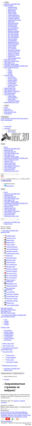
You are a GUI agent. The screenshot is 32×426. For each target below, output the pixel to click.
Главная (6, 379)
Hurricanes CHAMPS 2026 (12, 4)
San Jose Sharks (12, 45)
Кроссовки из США (10, 112)
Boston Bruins (12, 10)
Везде (6, 147)
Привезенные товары (20, 416)
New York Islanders (13, 35)
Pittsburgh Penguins (13, 43)
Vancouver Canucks (13, 53)
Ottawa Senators (12, 39)
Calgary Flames (12, 13)
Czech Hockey (12, 83)
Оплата (7, 412)
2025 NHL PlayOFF (10, 59)
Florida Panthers (12, 26)
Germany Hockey (13, 85)
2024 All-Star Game (10, 89)
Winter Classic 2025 (10, 88)
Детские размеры (17, 413)
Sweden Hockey (12, 80)
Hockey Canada (12, 78)
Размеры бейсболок (21, 412)
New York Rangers (13, 37)
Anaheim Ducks (12, 7)
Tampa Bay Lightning (14, 50)
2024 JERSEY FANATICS (12, 91)
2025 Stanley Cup (9, 62)
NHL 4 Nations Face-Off (11, 67)
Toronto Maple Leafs (14, 51)
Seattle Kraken (12, 47)
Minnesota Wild (12, 29)
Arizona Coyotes (12, 9)
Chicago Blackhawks (14, 16)
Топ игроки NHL (9, 94)
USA (9, 69)
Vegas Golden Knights (14, 58)
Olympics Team (8, 75)
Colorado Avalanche (13, 18)
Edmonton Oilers (12, 24)
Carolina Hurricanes (13, 15)
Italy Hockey (11, 86)
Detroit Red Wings (13, 23)
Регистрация (11, 131)
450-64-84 (6, 180)
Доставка (12, 412)
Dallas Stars (11, 21)
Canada (10, 70)
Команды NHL (8, 5)
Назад (6, 2)
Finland (10, 72)
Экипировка (8, 113)
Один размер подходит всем (22, 415)
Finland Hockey (12, 82)
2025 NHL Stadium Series (11, 61)
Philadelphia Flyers (13, 42)
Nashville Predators (13, 32)
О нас (6, 107)
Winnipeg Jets (12, 56)
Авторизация (12, 130)
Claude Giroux (12, 96)
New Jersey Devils (13, 34)
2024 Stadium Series (10, 93)
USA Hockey (11, 77)
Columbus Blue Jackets (14, 20)
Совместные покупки (7, 416)
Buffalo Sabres (12, 12)
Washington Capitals (13, 55)
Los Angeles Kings (13, 28)
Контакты (7, 109)
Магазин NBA (8, 110)
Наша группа (8, 224)
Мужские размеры (6, 413)
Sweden (10, 74)
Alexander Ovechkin (14, 101)
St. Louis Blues (12, 48)
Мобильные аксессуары (11, 102)
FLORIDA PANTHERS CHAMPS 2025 (16, 66)
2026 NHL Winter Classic (11, 64)
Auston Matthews (13, 97)
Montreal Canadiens (13, 31)
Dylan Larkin (11, 99)
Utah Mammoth (12, 40)
